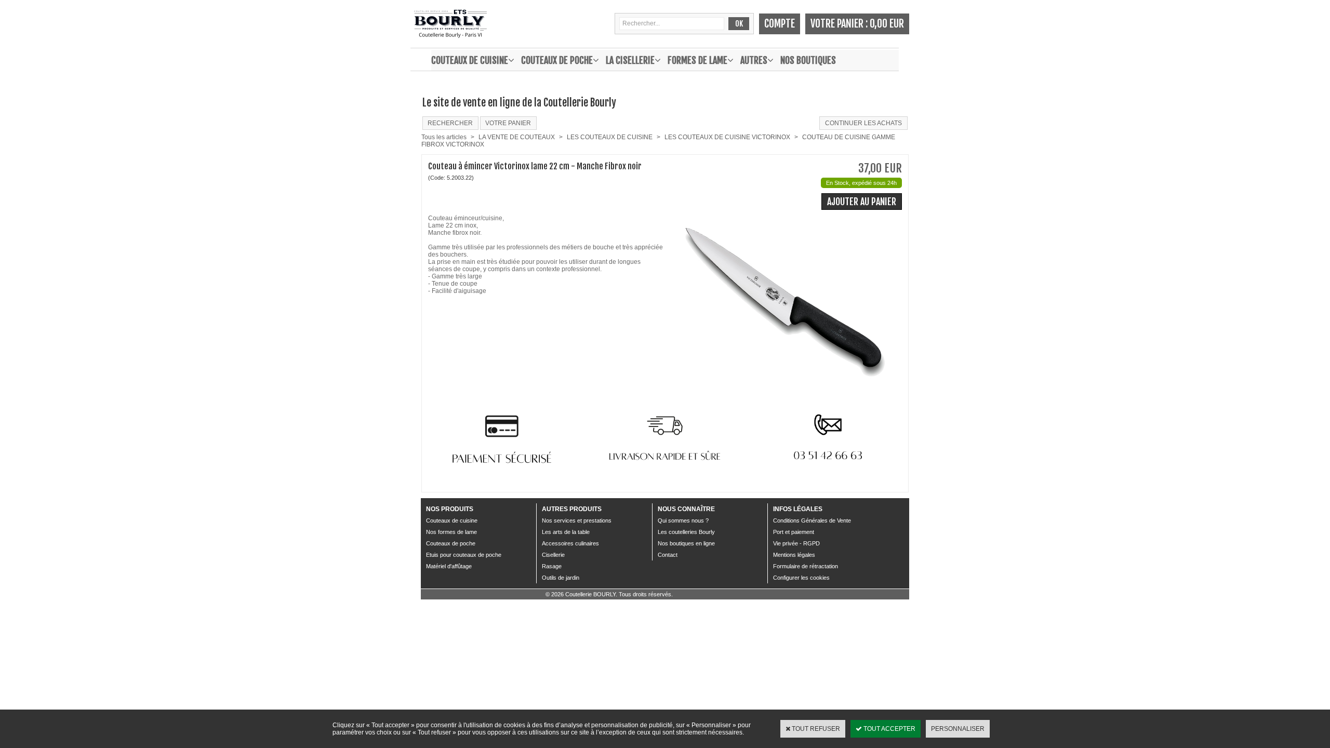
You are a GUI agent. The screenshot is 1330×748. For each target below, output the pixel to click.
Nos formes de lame (451, 532)
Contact (667, 555)
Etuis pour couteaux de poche (463, 555)
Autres (753, 60)
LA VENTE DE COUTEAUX (516, 137)
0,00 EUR (887, 23)
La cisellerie (630, 60)
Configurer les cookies (801, 578)
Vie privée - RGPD (796, 543)
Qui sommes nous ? (683, 520)
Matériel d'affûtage (449, 566)
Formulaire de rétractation (805, 566)
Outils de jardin (560, 578)
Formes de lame (697, 60)
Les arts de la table (566, 532)
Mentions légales (794, 555)
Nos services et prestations (576, 520)
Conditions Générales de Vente (812, 520)
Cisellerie (553, 555)
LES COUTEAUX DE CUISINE (610, 137)
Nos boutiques (808, 60)
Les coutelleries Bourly (686, 532)
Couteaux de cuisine (469, 60)
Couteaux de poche (557, 60)
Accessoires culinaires (570, 543)
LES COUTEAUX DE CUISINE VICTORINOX (727, 137)
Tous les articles (444, 137)
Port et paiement (793, 532)
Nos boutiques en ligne (686, 543)
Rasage (552, 566)
